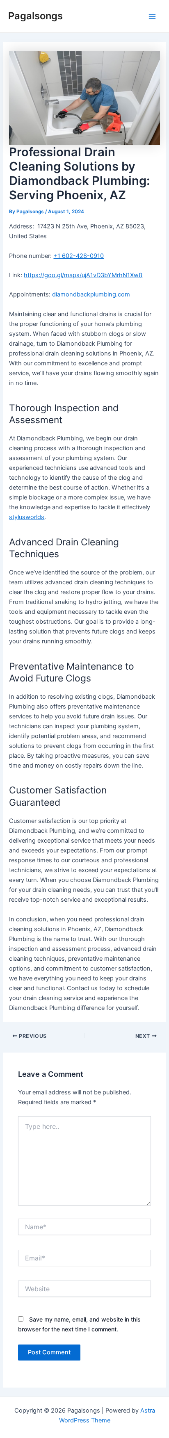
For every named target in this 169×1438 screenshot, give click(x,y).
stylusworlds (26, 517)
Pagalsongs (35, 16)
